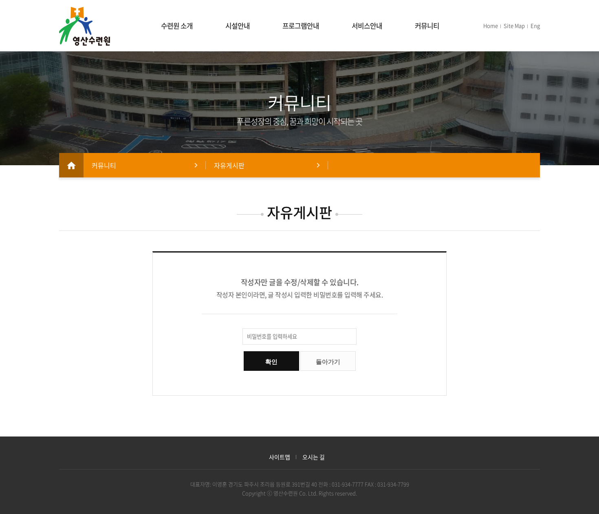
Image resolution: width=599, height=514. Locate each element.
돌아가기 (328, 361)
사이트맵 (279, 457)
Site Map (514, 25)
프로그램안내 (300, 25)
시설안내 (237, 25)
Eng (535, 25)
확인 (271, 361)
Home (490, 25)
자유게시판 (229, 165)
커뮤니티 (427, 25)
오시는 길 (313, 457)
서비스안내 (367, 25)
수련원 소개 (177, 25)
